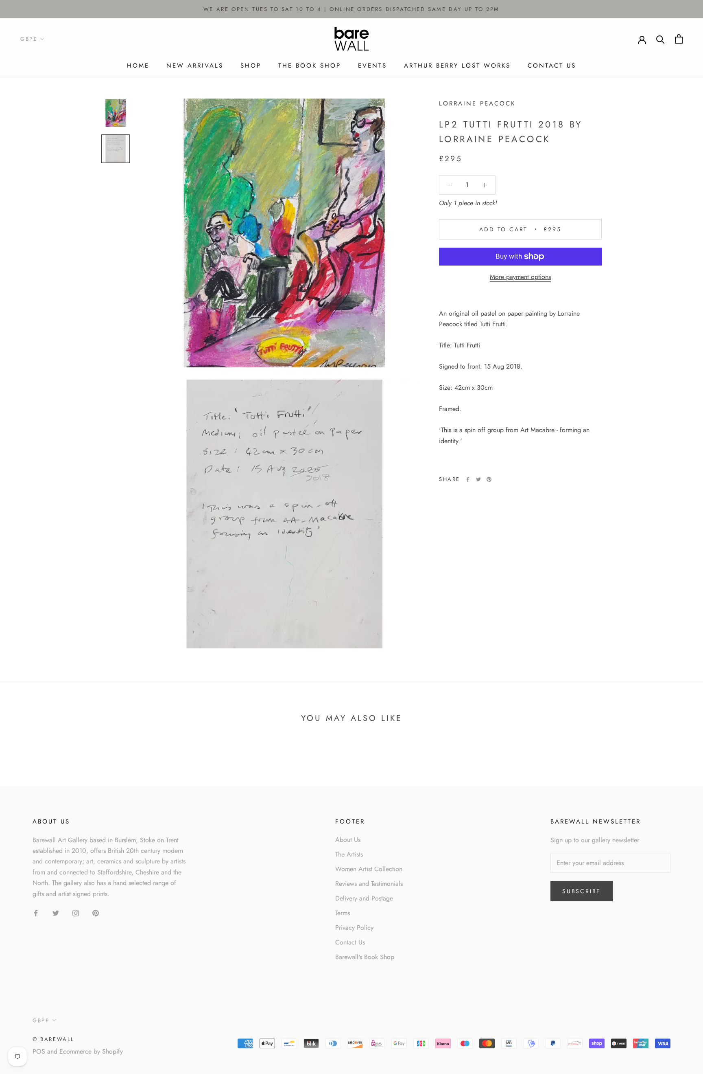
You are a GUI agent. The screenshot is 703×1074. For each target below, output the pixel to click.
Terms (342, 913)
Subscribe (581, 891)
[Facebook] (467, 479)
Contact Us (552, 65)
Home (138, 65)
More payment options (520, 276)
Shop (250, 65)
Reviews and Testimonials (369, 883)
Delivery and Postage (364, 898)
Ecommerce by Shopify (91, 1051)
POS (39, 1051)
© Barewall (53, 1039)
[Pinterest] (489, 479)
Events (372, 65)
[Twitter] (478, 479)
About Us (347, 839)
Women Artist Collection (368, 869)
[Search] (660, 39)
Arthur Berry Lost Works (457, 65)
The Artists (349, 854)
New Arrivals (194, 65)
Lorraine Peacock (477, 103)
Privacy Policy (354, 927)
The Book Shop (309, 65)
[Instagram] (75, 912)
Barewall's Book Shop (364, 957)
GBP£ (28, 39)
